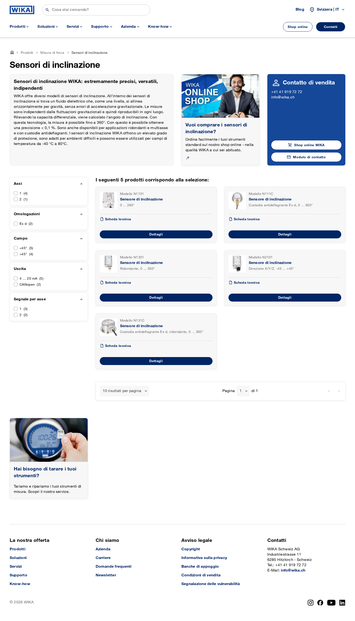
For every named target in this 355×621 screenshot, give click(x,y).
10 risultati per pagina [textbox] (122, 391)
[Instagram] (310, 603)
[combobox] (124, 391)
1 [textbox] (241, 391)
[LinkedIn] (342, 603)
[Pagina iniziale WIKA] (22, 10)
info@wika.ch (283, 97)
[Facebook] (320, 603)
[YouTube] (331, 603)
